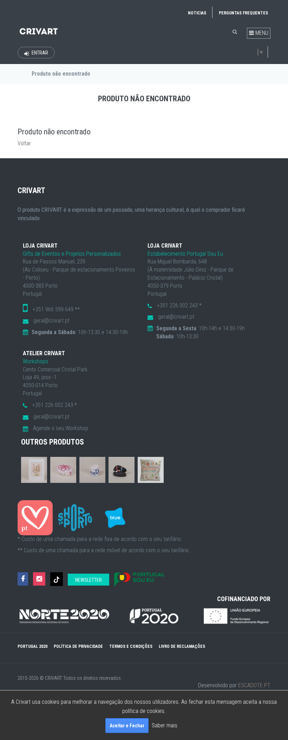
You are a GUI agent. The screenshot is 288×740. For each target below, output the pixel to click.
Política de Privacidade (78, 646)
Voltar (24, 143)
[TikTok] (56, 579)
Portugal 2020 (32, 646)
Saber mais (164, 725)
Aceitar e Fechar (127, 725)
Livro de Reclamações (182, 646)
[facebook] (23, 579)
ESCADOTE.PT (254, 685)
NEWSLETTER (88, 580)
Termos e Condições (130, 646)
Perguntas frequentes (243, 13)
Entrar (39, 53)
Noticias (197, 13)
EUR (66, 53)
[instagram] (39, 579)
